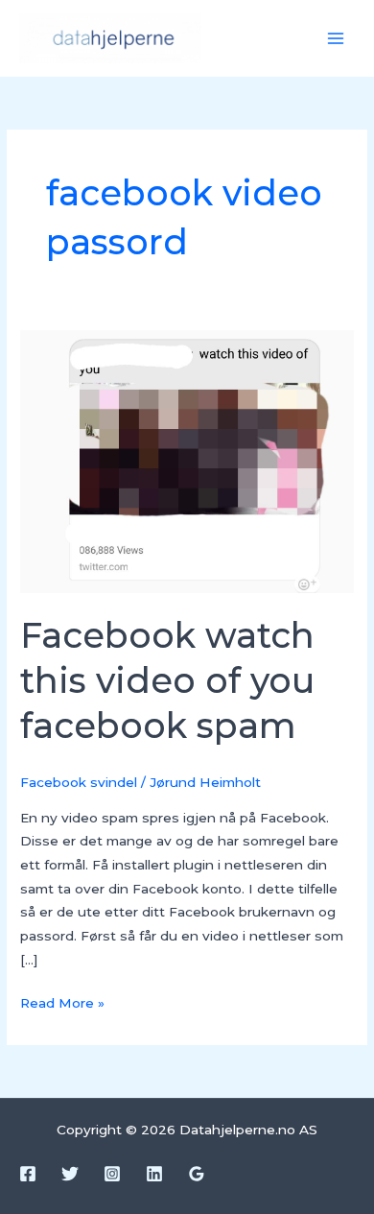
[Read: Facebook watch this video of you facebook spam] (187, 459)
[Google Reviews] (196, 1173)
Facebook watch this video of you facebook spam (167, 681)
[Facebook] (27, 1173)
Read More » (62, 1001)
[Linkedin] (154, 1173)
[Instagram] (112, 1173)
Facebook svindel (78, 782)
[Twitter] (70, 1173)
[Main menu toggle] (336, 39)
